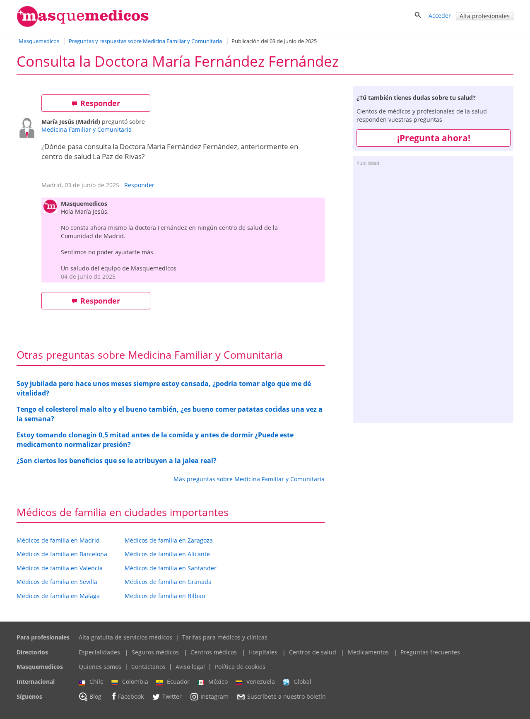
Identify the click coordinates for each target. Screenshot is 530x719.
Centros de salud (312, 652)
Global (302, 681)
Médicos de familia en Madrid (58, 540)
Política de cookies (240, 667)
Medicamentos (368, 652)
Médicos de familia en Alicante (167, 554)
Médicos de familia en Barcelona (62, 554)
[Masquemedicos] (83, 25)
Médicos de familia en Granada (168, 582)
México (218, 681)
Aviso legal (190, 667)
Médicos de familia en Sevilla (57, 582)
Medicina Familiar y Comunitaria (86, 129)
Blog (95, 696)
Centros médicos (213, 652)
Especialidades (99, 652)
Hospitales (262, 652)
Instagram (214, 696)
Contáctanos (148, 667)
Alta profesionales (485, 16)
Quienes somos (100, 667)
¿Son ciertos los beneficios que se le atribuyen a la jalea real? (117, 460)
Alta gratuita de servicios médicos (125, 637)
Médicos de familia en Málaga (58, 596)
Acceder (440, 15)
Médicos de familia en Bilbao (165, 596)
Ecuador (178, 681)
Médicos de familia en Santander (171, 568)
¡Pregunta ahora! (433, 138)
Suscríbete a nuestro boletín (286, 696)
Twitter (172, 696)
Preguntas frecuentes (430, 652)
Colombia (135, 681)
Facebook (131, 696)
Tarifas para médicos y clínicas (224, 637)
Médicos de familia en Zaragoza (169, 540)
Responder (100, 103)
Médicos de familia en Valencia (60, 568)
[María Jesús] (29, 129)
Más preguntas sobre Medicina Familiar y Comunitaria (249, 479)
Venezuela (260, 681)
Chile (96, 681)
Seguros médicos (155, 652)
